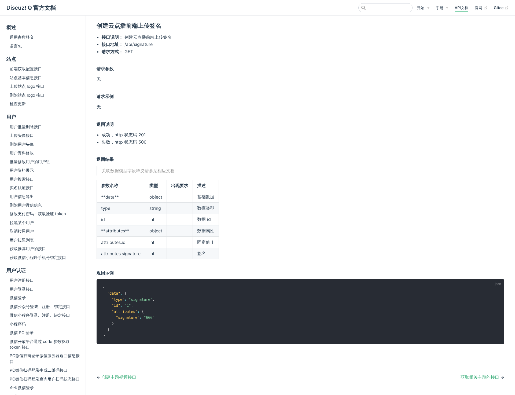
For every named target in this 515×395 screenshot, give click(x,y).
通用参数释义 (22, 37)
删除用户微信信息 (26, 205)
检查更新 (18, 103)
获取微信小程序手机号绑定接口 (38, 257)
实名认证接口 (22, 187)
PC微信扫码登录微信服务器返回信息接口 (45, 358)
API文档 (461, 7)
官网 (481, 7)
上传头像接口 (22, 135)
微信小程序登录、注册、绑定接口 (40, 315)
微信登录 (18, 297)
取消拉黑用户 (22, 231)
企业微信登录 (22, 387)
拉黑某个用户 (22, 222)
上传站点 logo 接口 (27, 86)
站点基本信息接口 (26, 77)
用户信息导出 (22, 196)
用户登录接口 (22, 289)
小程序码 (18, 324)
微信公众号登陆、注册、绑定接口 (40, 306)
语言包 (16, 46)
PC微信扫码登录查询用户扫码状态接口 (45, 379)
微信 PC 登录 (22, 332)
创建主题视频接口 (119, 377)
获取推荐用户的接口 (28, 248)
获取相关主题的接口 (480, 377)
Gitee (501, 7)
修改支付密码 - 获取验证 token (38, 213)
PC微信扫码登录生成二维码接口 (39, 370)
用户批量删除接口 (26, 126)
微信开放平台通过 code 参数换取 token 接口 (39, 344)
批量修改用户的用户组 (30, 161)
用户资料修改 (22, 152)
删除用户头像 (22, 144)
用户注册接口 (22, 280)
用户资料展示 (22, 170)
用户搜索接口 (22, 179)
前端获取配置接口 (26, 68)
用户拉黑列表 (22, 240)
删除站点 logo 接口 (27, 95)
